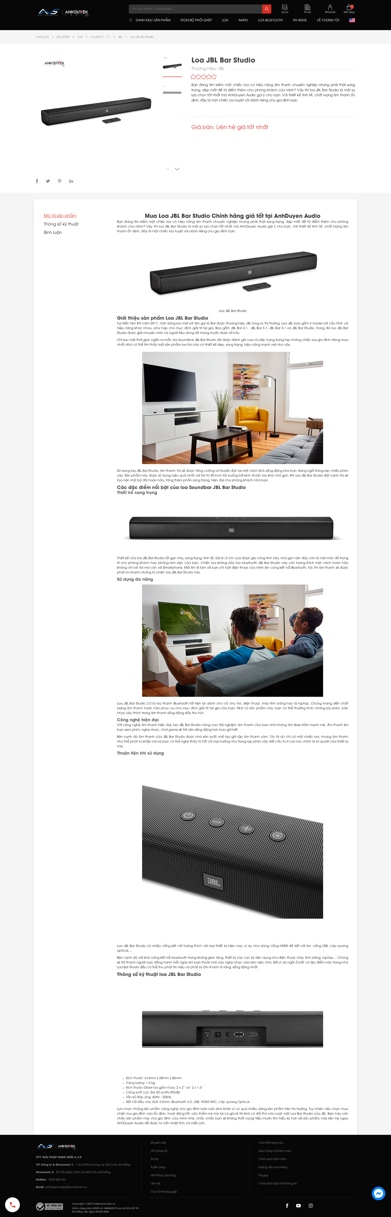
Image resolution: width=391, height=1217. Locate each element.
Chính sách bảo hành (272, 1159)
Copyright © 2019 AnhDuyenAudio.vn (93, 1204)
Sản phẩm (63, 37)
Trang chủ (42, 37)
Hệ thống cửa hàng (163, 1175)
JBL (120, 37)
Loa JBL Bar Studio (142, 37)
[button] (177, 169)
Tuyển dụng (158, 1167)
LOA (80, 37)
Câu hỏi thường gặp (164, 1192)
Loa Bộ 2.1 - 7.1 (100, 37)
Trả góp (263, 1175)
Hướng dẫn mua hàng (272, 1167)
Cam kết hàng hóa (270, 1143)
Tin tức (155, 1159)
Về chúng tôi (159, 1151)
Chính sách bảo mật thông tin (277, 1183)
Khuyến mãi (158, 1143)
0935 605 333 (57, 1180)
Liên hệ (155, 1183)
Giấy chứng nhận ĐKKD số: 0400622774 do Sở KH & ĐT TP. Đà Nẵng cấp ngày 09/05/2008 (105, 1210)
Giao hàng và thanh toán (274, 1151)
